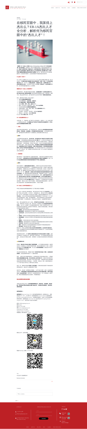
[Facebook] (62, 409)
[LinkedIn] (64, 409)
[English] (72, 2)
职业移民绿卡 (24, 375)
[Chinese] (74, 2)
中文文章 (19, 375)
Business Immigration (21, 378)
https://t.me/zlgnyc (65, 422)
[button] (64, 7)
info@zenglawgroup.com (22, 413)
